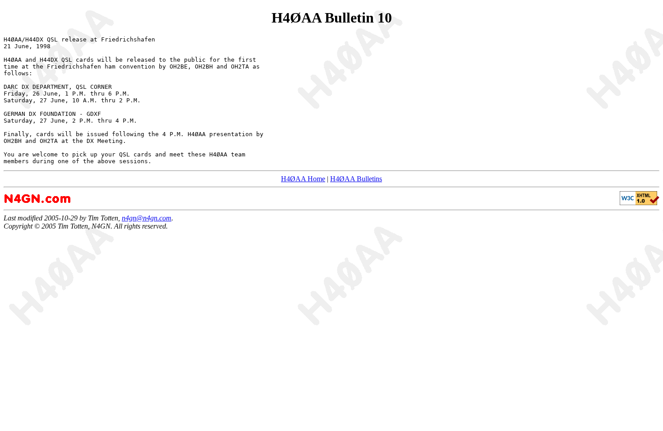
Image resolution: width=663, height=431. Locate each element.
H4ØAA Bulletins (356, 179)
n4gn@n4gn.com (146, 218)
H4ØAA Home (303, 179)
